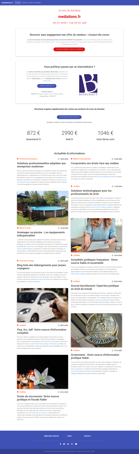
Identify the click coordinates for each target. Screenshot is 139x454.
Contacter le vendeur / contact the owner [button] (68, 49)
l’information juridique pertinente (81, 371)
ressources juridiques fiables (104, 300)
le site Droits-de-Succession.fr (38, 413)
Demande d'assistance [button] (46, 85)
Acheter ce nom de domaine (31, 2)
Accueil (18, 2)
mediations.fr (69, 16)
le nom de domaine (69, 10)
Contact (87, 436)
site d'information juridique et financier (44, 344)
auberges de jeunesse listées (40, 279)
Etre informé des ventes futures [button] (68, 117)
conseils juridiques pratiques (106, 176)
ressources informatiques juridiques (101, 207)
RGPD (70, 436)
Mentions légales (51, 436)
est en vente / (69, 22)
